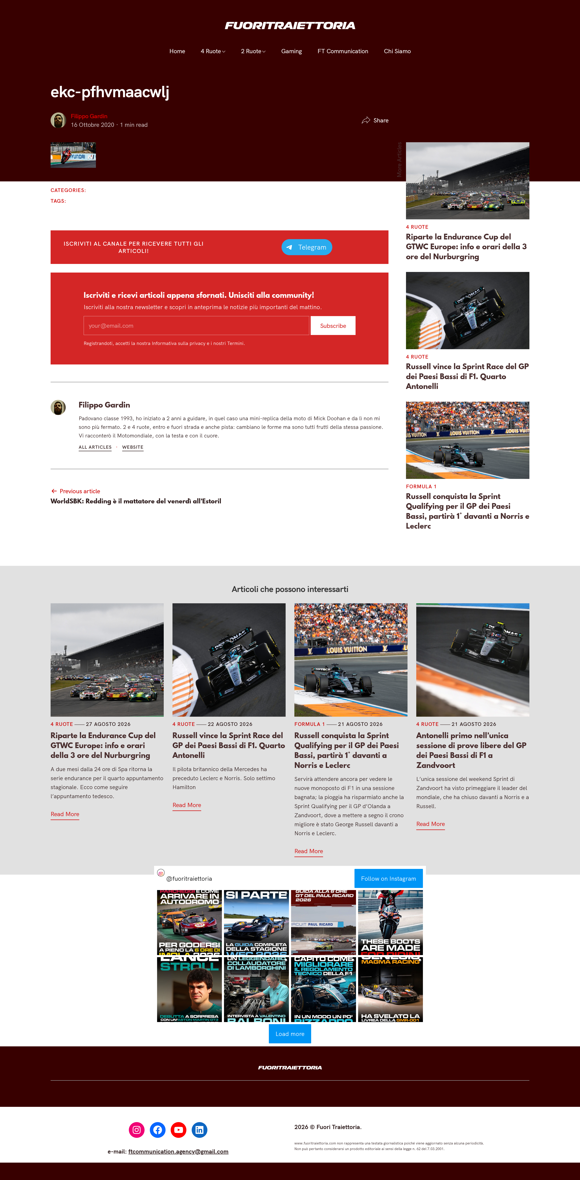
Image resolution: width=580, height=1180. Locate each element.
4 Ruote (211, 51)
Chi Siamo (397, 51)
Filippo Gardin (89, 116)
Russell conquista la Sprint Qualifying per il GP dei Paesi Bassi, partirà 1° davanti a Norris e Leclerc (467, 511)
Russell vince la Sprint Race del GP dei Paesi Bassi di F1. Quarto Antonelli (467, 376)
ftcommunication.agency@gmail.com (178, 1151)
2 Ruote (251, 51)
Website (133, 447)
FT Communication (342, 51)
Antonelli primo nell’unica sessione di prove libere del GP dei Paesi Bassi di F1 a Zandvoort (471, 750)
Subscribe (333, 325)
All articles (95, 447)
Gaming (291, 51)
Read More (65, 814)
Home (177, 51)
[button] (189, 922)
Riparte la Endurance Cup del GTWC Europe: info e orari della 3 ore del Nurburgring (466, 247)
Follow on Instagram (388, 878)
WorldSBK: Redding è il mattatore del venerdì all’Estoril (136, 500)
